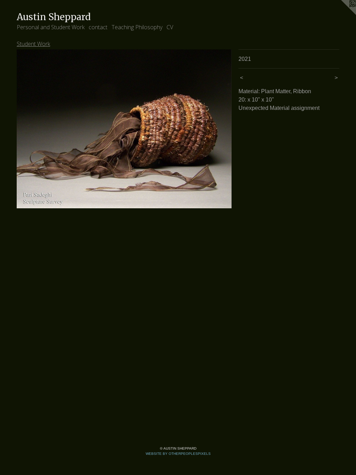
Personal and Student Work (50, 27)
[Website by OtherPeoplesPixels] (342, 14)
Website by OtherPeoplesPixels (178, 454)
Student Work (33, 44)
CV (170, 27)
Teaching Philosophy (137, 27)
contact (98, 27)
